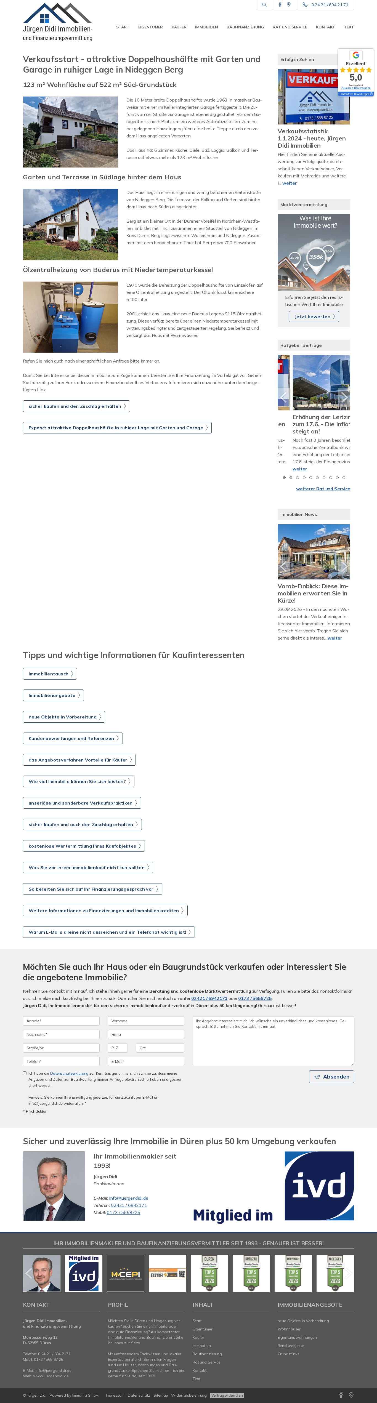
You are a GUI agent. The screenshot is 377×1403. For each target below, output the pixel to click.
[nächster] (344, 397)
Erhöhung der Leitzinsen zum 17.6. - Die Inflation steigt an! (312, 424)
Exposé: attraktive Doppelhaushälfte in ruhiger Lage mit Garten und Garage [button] (116, 427)
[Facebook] (280, 5)
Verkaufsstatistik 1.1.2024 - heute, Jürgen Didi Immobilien (312, 138)
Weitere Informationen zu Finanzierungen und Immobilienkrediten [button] (104, 917)
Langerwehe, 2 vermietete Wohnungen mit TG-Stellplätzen (314, 593)
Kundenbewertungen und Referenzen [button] (71, 745)
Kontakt (325, 27)
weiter (289, 183)
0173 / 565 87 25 (48, 1366)
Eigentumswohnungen (297, 1344)
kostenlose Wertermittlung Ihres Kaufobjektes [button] (82, 853)
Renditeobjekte (291, 1352)
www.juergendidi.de (51, 1383)
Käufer (179, 27)
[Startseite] (61, 22)
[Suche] (264, 5)
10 (344, 477)
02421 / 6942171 (209, 1005)
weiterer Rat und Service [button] (323, 488)
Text (349, 27)
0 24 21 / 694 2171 (54, 1361)
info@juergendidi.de (128, 1205)
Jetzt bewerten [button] (313, 316)
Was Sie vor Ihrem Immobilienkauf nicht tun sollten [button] (87, 874)
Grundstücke (289, 1361)
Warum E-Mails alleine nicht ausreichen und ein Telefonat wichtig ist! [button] (107, 939)
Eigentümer (150, 27)
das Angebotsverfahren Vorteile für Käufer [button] (78, 767)
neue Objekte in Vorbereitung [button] (63, 724)
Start (122, 27)
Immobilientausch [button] (48, 681)
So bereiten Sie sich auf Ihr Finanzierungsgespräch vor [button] (91, 896)
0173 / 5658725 (255, 1005)
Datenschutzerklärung (69, 1080)
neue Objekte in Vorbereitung (303, 1327)
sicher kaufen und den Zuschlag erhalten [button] (75, 406)
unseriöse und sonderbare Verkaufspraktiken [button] (81, 810)
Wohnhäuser (289, 1336)
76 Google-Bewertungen (356, 87)
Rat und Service (290, 27)
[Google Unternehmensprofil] (288, 5)
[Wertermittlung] (314, 252)
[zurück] (284, 397)
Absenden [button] (336, 1083)
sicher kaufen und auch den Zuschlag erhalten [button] (81, 831)
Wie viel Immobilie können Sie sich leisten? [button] (77, 788)
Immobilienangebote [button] (52, 702)
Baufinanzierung (245, 27)
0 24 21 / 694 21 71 (330, 4)
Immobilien (206, 27)
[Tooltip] (371, 94)
